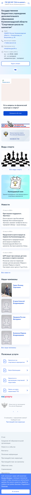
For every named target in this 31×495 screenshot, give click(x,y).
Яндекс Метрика (6, 478)
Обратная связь (7, 465)
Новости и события (8, 447)
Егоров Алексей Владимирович (19, 302)
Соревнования (6, 469)
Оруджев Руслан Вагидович (19, 318)
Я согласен (15, 491)
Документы (5, 473)
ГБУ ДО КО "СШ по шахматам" (16, 2)
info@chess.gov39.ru (10, 48)
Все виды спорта (15, 169)
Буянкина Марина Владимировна (19, 334)
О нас (3, 437)
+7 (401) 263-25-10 (10, 43)
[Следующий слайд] (29, 170)
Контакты (4, 450)
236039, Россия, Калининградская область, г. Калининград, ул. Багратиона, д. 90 (15, 35)
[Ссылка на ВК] (15, 70)
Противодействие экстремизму (12, 462)
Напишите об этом (15, 113)
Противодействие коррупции (15, 422)
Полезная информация (9, 454)
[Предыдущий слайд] (13, 412)
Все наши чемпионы (8, 348)
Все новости (5, 272)
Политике (4, 486)
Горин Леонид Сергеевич (18, 286)
